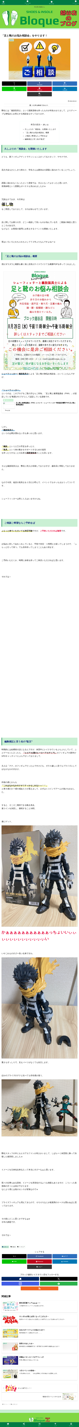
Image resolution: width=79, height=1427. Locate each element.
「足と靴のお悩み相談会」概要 (37, 133)
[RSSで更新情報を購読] (39, 1288)
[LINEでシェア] (13, 874)
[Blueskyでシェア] (48, 864)
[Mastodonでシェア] (30, 864)
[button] (39, 94)
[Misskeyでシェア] (65, 864)
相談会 (14, 1247)
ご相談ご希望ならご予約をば (36, 136)
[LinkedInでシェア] (48, 874)
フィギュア (22, 1247)
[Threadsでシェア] (30, 869)
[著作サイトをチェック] (20, 1279)
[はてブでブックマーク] (65, 869)
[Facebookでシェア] (13, 869)
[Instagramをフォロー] (20, 1284)
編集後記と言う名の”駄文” (35, 139)
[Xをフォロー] (58, 1279)
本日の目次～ (36, 124)
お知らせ (6, 1247)
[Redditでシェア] (48, 869)
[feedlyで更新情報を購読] (58, 1284)
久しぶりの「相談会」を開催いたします (40, 129)
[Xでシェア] (13, 864)
